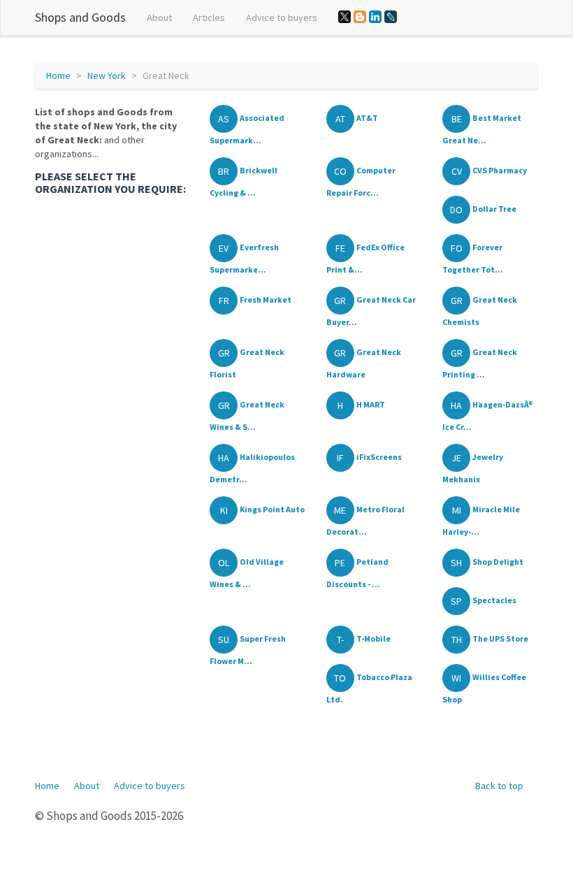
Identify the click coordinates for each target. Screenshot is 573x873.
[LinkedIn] (375, 16)
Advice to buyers (281, 17)
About (159, 17)
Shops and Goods (80, 17)
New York (106, 75)
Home (58, 75)
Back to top (499, 785)
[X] (344, 16)
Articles (209, 17)
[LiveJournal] (390, 16)
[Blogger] (360, 16)
